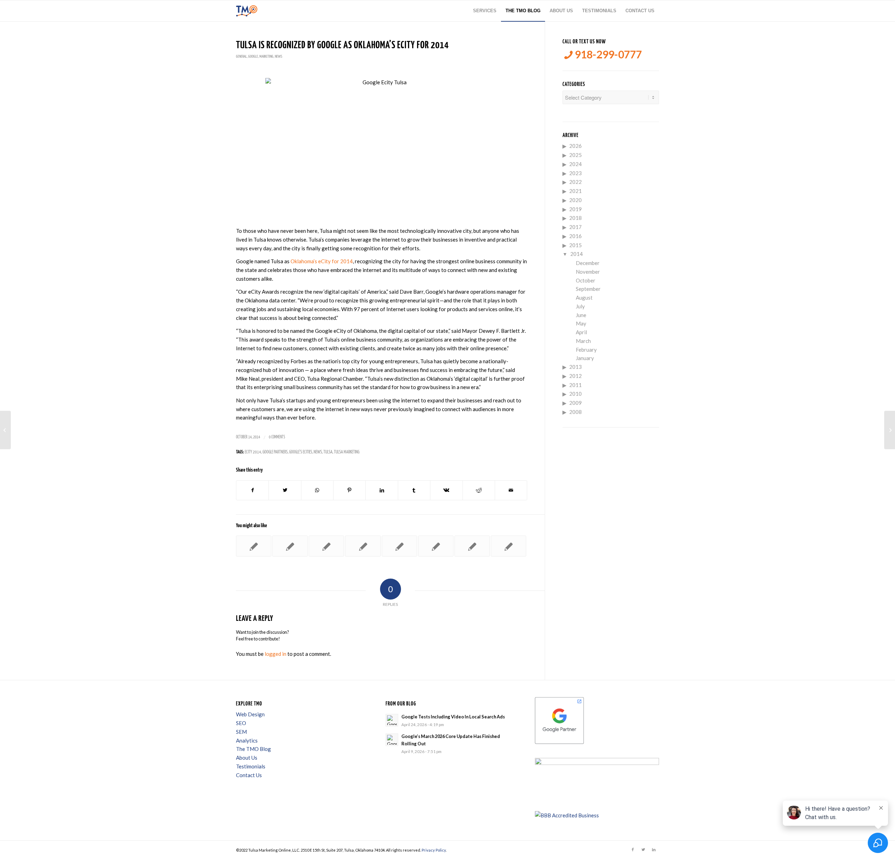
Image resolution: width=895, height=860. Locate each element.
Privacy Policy (434, 850)
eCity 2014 (253, 452)
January (585, 358)
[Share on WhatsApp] (317, 490)
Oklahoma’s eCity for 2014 (322, 261)
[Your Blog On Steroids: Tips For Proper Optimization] (472, 546)
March (583, 341)
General (241, 56)
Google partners (275, 452)
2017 (575, 227)
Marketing (266, 56)
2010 (575, 393)
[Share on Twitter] (285, 490)
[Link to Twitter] (643, 849)
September (588, 289)
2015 (575, 245)
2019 (575, 209)
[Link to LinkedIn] (654, 849)
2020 (575, 200)
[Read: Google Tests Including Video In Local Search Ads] (392, 720)
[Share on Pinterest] (349, 490)
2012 (575, 376)
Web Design (250, 714)
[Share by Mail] (511, 490)
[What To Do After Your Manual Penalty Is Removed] (326, 546)
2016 (575, 236)
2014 (576, 254)
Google (253, 56)
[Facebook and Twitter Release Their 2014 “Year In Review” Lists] (290, 546)
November (588, 271)
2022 (575, 182)
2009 (575, 403)
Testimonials (250, 766)
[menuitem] (484, 10)
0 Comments (277, 437)
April (581, 332)
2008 (575, 412)
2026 (575, 146)
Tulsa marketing (346, 452)
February (586, 349)
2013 (575, 367)
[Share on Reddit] (479, 490)
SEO (241, 723)
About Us (246, 757)
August (584, 297)
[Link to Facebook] (633, 849)
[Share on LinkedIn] (382, 490)
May (581, 323)
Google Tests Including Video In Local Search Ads (453, 716)
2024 (575, 164)
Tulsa (327, 452)
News (278, 56)
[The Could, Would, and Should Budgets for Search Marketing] (253, 546)
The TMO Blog (253, 749)
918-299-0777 (607, 54)
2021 (575, 191)
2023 (575, 173)
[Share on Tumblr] (414, 490)
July (580, 306)
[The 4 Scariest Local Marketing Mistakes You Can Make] (435, 546)
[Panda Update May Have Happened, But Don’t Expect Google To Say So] (399, 546)
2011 (575, 385)
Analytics (247, 740)
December (588, 263)
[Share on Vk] (446, 490)
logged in (275, 654)
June (581, 315)
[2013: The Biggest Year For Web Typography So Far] (362, 546)
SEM (241, 732)
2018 (575, 218)
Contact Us (249, 775)
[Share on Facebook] (252, 490)
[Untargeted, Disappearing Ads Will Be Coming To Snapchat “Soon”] (5, 430)
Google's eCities (300, 452)
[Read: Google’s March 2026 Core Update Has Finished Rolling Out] (392, 739)
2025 (575, 155)
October (585, 280)
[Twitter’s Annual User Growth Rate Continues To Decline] (508, 546)
